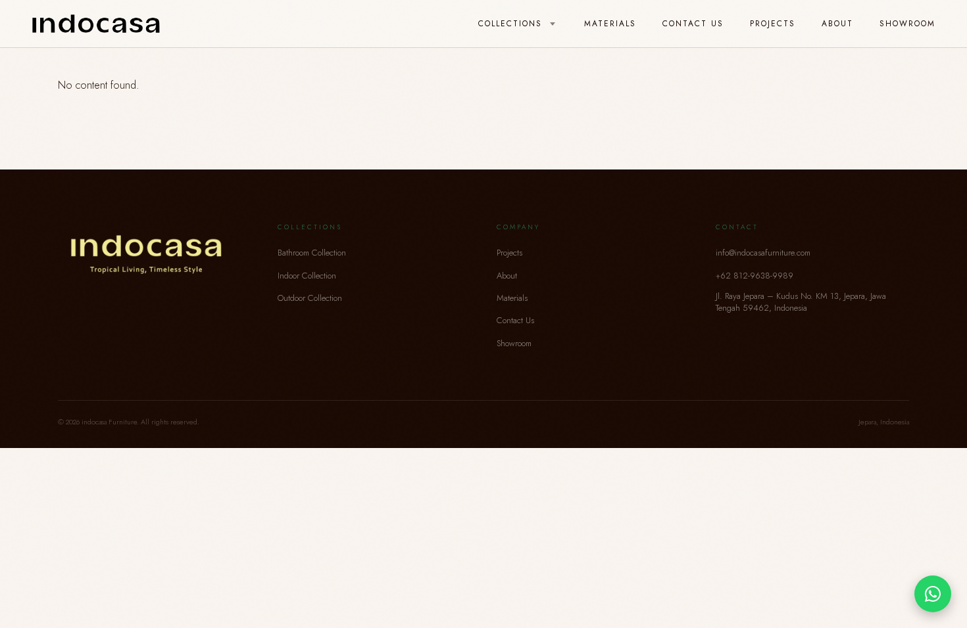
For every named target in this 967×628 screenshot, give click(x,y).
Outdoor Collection (310, 298)
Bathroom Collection (312, 252)
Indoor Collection (307, 275)
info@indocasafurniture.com (763, 252)
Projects (772, 24)
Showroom (907, 24)
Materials (610, 24)
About (837, 24)
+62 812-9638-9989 (754, 275)
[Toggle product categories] (552, 24)
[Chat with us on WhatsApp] (932, 593)
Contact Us (693, 24)
